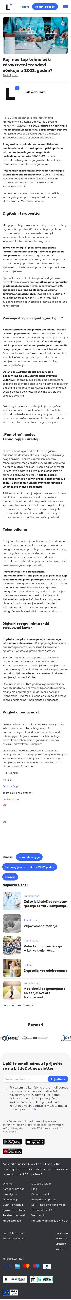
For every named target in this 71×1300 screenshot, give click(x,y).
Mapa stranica (12, 1220)
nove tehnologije (29, 857)
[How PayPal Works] (47, 1266)
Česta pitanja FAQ (42, 1210)
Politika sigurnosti (14, 1215)
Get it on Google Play (12, 1142)
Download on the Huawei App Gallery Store (12, 1151)
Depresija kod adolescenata (45, 970)
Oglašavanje (10, 1199)
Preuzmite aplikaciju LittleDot (49, 1220)
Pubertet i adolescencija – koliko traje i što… (43, 948)
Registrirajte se (45, 6)
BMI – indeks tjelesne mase (48, 1204)
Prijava (25, 6)
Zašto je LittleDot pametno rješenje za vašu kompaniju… (46, 903)
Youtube (61, 1249)
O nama (8, 1183)
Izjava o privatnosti (15, 1210)
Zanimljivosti (10, 75)
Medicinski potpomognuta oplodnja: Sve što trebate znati (44, 992)
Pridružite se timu (13, 1233)
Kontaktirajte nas (13, 1188)
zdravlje (10, 877)
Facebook (62, 1233)
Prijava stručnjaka (14, 1238)
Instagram (62, 1238)
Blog (49, 1164)
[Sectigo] (41, 1279)
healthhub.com (12, 799)
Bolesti (28, 965)
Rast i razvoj (31, 920)
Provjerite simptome (43, 1199)
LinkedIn (61, 1243)
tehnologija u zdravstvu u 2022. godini (29, 867)
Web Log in (38, 1215)
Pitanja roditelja (41, 1194)
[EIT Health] (35, 1038)
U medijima (10, 1194)
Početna (35, 1164)
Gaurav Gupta (11, 786)
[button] (64, 1038)
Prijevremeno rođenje (40, 926)
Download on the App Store (35, 1142)
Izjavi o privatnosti (22, 1109)
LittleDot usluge (41, 1183)
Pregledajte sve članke (17, 1005)
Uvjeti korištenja (13, 1204)
